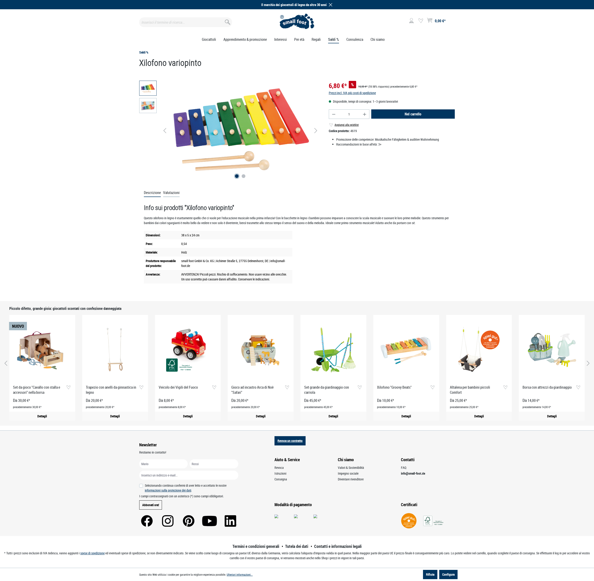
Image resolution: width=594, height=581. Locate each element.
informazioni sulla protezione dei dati (168, 490)
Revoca (279, 467)
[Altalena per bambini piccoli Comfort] (479, 350)
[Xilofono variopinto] (240, 130)
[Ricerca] (227, 21)
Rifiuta (430, 574)
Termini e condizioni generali (255, 546)
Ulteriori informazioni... (240, 574)
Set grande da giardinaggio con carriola (326, 390)
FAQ (403, 467)
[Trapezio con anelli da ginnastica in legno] (115, 350)
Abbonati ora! (150, 505)
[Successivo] (315, 130)
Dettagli (42, 416)
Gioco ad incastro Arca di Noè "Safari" (252, 390)
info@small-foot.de (413, 473)
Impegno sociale (348, 473)
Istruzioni (280, 473)
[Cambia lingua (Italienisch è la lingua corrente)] (451, 22)
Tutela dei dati (296, 546)
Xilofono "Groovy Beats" (394, 387)
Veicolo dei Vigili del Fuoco (178, 387)
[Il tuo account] (411, 21)
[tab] (152, 193)
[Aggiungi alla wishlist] (68, 388)
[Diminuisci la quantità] (334, 114)
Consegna (280, 479)
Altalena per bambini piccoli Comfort (470, 390)
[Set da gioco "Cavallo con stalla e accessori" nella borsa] (42, 350)
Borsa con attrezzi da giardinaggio (547, 387)
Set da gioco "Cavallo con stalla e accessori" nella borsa (36, 390)
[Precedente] (164, 130)
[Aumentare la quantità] (365, 114)
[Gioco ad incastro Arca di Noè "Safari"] (260, 350)
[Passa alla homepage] (297, 21)
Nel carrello (413, 114)
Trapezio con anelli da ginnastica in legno (111, 390)
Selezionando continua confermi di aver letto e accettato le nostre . (185, 487)
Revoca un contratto (290, 440)
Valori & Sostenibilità (351, 467)
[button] (330, 5)
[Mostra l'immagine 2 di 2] (243, 176)
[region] (229, 130)
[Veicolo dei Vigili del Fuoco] (188, 350)
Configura (448, 574)
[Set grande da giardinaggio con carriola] (333, 350)
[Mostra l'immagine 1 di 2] (237, 176)
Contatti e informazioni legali (338, 546)
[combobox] (185, 22)
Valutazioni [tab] (171, 192)
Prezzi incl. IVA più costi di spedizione (352, 93)
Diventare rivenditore (351, 479)
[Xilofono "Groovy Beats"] (406, 350)
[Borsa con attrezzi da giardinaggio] (552, 350)
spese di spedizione (92, 553)
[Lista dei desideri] (420, 21)
